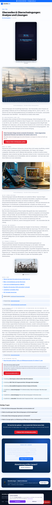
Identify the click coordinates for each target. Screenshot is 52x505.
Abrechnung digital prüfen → (12, 373)
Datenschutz (30, 498)
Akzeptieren (17, 501)
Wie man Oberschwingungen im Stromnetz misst (30, 394)
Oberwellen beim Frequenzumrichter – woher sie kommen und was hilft (33, 398)
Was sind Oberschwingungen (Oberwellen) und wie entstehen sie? (18, 408)
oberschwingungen (15, 301)
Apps (3, 501)
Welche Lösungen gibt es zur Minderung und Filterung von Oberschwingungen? (21, 419)
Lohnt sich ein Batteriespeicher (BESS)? (14, 284)
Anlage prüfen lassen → (26, 458)
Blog (6, 9)
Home (3, 9)
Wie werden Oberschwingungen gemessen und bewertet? (16, 415)
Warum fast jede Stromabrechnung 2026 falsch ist (17, 279)
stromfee (6, 3)
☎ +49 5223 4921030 (21, 1)
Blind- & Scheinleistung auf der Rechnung (14, 281)
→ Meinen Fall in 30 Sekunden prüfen (15, 142)
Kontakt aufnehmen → (26, 467)
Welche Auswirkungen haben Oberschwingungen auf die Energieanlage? (19, 412)
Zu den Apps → (43, 482)
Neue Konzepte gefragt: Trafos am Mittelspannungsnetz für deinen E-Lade (23, 360)
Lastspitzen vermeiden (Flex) (11, 289)
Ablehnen (34, 501)
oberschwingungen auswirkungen (18, 304)
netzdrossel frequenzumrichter (18, 296)
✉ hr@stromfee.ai (32, 1)
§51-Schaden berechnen (10, 292)
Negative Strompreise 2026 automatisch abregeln (17, 287)
